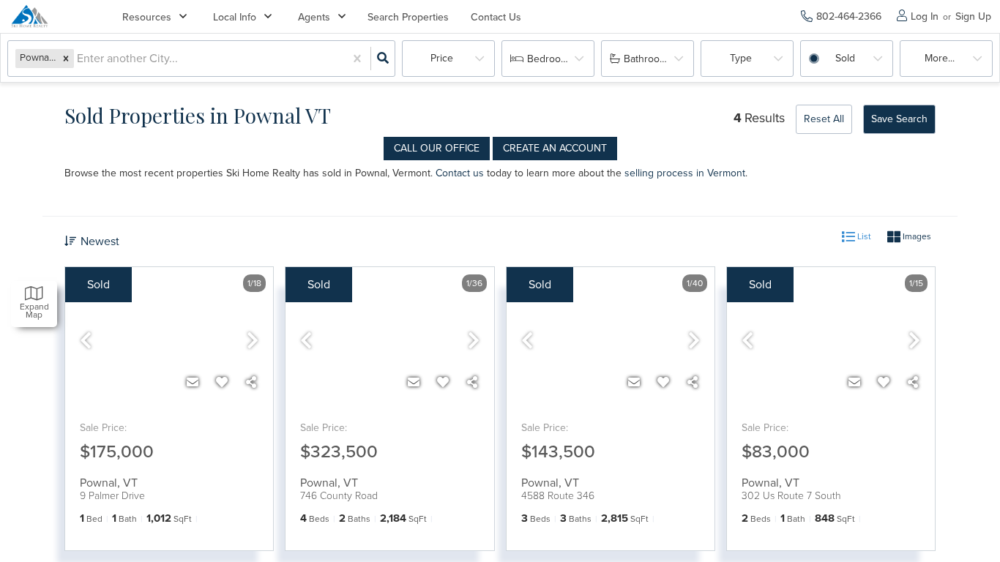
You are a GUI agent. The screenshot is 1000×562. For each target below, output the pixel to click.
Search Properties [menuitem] (408, 17)
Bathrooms (648, 59)
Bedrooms (550, 59)
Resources (146, 17)
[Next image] (252, 341)
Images (915, 236)
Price (441, 58)
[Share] (251, 382)
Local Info (234, 17)
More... (940, 58)
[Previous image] (85, 341)
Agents (314, 17)
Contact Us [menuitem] (496, 17)
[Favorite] (221, 382)
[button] (66, 58)
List (863, 236)
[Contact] (192, 382)
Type (741, 58)
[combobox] (78, 58)
